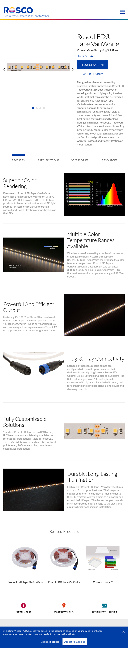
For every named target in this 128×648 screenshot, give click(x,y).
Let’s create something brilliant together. (18, 15)
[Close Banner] (123, 631)
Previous (4, 69)
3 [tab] (40, 108)
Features (18, 160)
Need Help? (23, 612)
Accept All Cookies (74, 641)
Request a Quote (92, 64)
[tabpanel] (38, 69)
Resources (83, 56)
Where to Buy (64, 612)
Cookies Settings (50, 641)
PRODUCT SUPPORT (105, 612)
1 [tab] (33, 108)
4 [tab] (44, 108)
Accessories (79, 160)
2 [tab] (37, 108)
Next (72, 69)
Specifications (48, 160)
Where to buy (93, 74)
